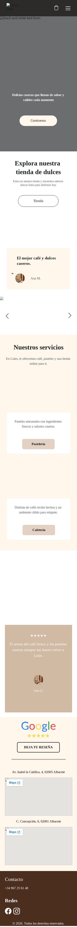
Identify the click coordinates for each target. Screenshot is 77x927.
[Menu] (68, 8)
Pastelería (38, 444)
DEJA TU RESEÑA (38, 747)
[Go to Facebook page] (8, 911)
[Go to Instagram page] (16, 911)
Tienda (38, 201)
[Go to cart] (56, 8)
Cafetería (38, 530)
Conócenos (38, 120)
